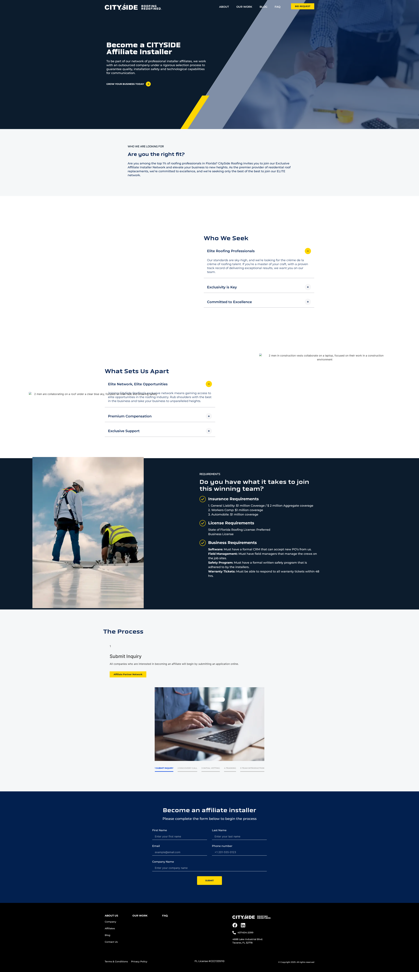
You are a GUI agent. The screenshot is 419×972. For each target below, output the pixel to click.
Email (156, 846)
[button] (259, 251)
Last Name (219, 830)
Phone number (222, 846)
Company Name (163, 861)
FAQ (165, 915)
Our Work (139, 915)
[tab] (164, 768)
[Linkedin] (243, 925)
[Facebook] (234, 925)
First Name (159, 830)
